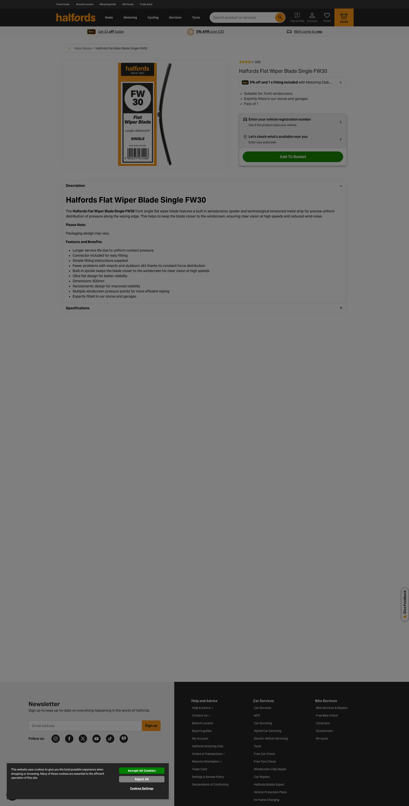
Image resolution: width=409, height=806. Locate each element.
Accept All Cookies (142, 771)
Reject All (142, 779)
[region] (88, 781)
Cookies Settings (141, 788)
